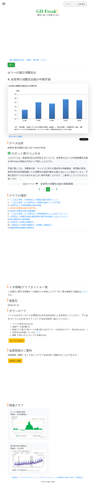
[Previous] (39, 189)
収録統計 (15, 477)
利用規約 (79, 477)
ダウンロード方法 (15, 136)
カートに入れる (16, 340)
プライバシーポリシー (47, 477)
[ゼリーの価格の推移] (28, 426)
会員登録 (81, 4)
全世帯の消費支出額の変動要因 (22, 211)
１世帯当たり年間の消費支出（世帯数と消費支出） (31, 225)
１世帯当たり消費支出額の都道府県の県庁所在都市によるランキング (38, 216)
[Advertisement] (48, 35)
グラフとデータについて (28, 477)
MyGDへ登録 (15, 361)
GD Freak (47, 11)
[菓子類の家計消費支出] (28, 460)
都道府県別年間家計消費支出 (22, 228)
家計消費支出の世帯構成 (19, 219)
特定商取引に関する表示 (65, 477)
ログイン (69, 4)
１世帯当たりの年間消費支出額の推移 (25, 205)
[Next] (56, 189)
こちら (84, 291)
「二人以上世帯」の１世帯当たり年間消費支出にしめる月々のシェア (38, 214)
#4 (10, 65)
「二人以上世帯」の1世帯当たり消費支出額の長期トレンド (34, 199)
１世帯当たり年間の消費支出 (21, 222)
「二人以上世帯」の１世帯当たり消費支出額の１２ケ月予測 (34, 202)
